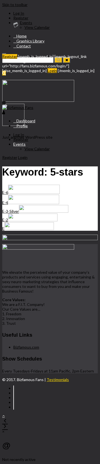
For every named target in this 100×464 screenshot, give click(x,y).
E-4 (5, 202)
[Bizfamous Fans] (17, 107)
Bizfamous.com (26, 347)
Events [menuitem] (26, 22)
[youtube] (13, 407)
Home (21, 36)
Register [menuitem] (20, 18)
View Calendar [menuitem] (37, 27)
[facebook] (13, 388)
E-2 (5, 219)
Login (52, 70)
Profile (22, 125)
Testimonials (58, 379)
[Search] (58, 60)
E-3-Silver (10, 211)
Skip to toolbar (15, 4)
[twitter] (13, 392)
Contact (23, 46)
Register (9, 56)
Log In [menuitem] (18, 13)
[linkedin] (13, 397)
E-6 (5, 192)
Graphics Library (30, 41)
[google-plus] (13, 402)
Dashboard (25, 120)
